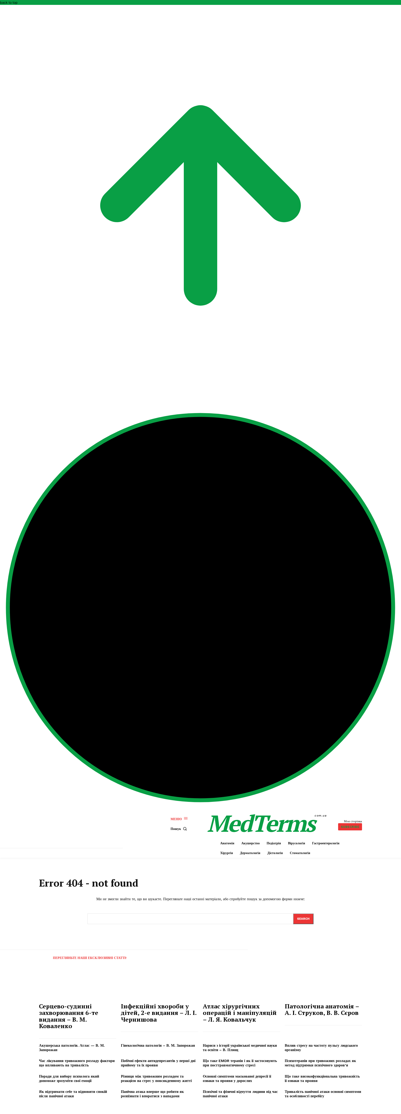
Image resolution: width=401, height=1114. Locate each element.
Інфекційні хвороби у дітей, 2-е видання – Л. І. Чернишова (159, 1012)
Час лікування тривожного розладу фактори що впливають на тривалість (77, 1063)
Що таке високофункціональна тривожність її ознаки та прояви (322, 1078)
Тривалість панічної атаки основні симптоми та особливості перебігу (323, 1093)
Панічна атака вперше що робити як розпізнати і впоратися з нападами (152, 1093)
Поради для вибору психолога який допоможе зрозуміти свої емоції (69, 1078)
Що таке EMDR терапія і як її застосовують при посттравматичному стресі (240, 1063)
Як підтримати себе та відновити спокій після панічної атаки (73, 1093)
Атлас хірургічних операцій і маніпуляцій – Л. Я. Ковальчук (240, 1012)
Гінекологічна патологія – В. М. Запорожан (158, 1045)
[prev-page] (43, 955)
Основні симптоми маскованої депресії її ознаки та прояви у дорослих (237, 1078)
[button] (180, 829)
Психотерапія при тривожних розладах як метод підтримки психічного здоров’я (320, 1063)
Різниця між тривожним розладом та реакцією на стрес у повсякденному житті (156, 1078)
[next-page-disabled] (369, 955)
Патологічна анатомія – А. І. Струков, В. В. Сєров (322, 1009)
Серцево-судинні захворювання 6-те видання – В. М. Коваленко (68, 1016)
